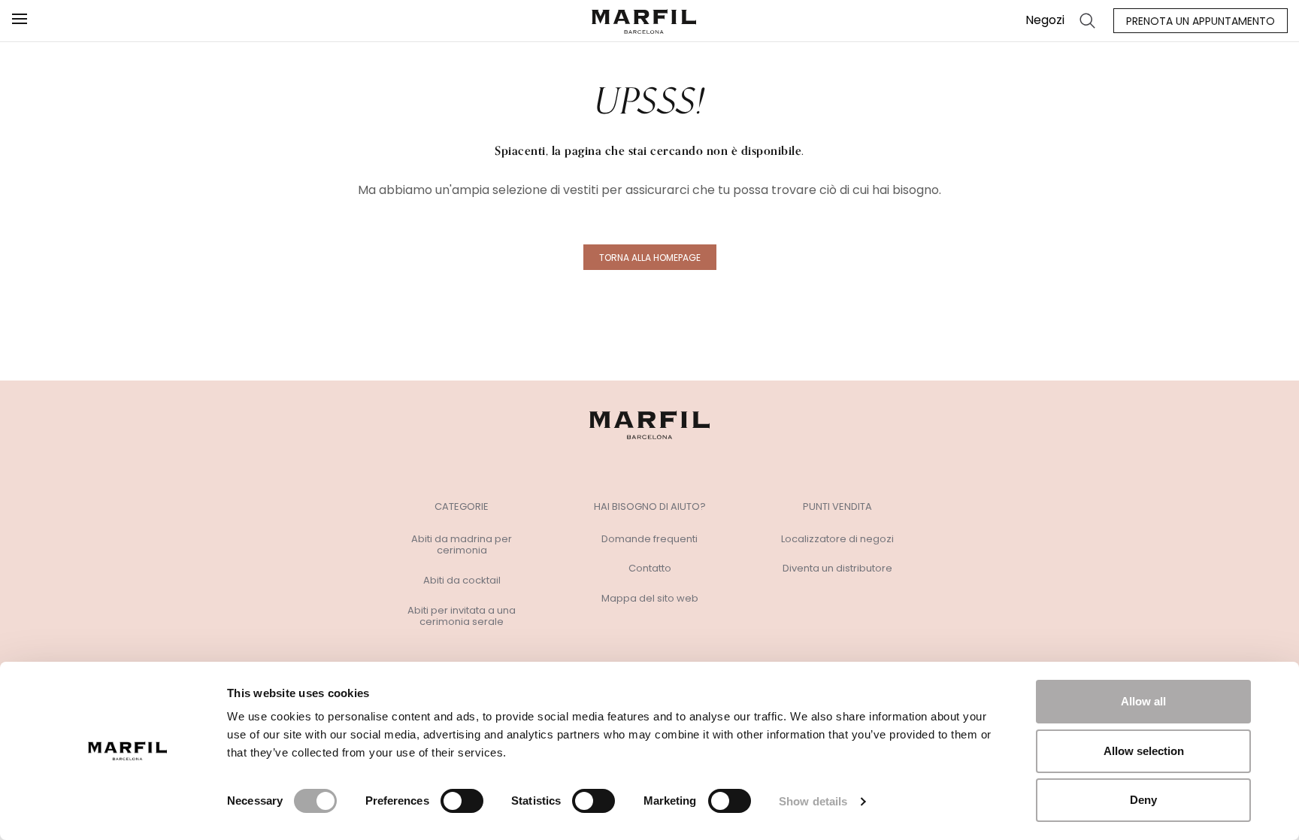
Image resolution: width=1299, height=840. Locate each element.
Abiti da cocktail (462, 581)
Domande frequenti (649, 539)
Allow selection (1144, 750)
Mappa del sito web (649, 599)
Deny (1143, 799)
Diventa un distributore (837, 569)
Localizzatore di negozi (837, 539)
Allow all (1143, 701)
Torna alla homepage (650, 257)
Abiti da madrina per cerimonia (461, 544)
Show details (813, 801)
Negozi (1044, 20)
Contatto (649, 569)
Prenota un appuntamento (1200, 21)
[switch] (462, 801)
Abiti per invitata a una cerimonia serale (461, 616)
